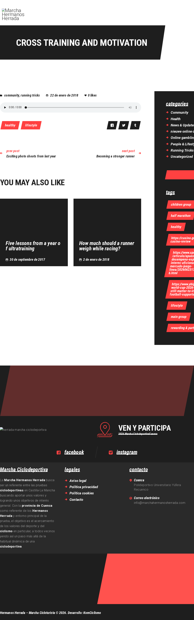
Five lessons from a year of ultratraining (33, 246)
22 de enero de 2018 (64, 95)
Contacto (76, 500)
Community (11, 95)
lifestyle (31, 125)
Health (176, 119)
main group (179, 317)
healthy (10, 125)
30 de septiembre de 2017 (27, 259)
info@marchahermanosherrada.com (159, 503)
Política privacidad (84, 487)
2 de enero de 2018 (96, 259)
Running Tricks (30, 95)
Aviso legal (78, 481)
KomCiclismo (92, 613)
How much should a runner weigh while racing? (106, 246)
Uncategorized (182, 157)
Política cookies (82, 493)
